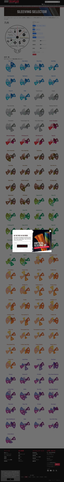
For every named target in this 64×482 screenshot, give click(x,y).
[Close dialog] (50, 231)
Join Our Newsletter (22, 246)
